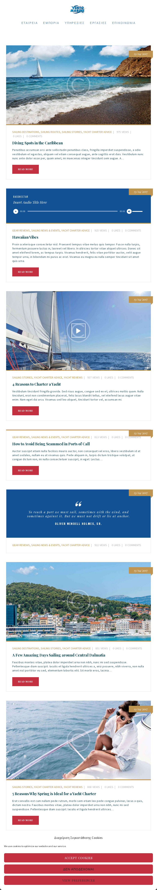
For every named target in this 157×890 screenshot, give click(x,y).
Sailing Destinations (25, 132)
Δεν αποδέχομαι (78, 869)
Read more (25, 169)
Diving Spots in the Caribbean (37, 143)
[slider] (138, 212)
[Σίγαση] (129, 211)
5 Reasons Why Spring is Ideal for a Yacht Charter (54, 793)
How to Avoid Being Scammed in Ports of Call (51, 444)
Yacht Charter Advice (97, 132)
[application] (78, 212)
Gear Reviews (21, 230)
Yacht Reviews (73, 377)
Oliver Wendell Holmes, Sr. (78, 523)
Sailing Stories (72, 132)
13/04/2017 (141, 192)
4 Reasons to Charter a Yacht (36, 384)
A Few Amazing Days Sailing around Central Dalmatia (58, 655)
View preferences (78, 880)
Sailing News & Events (45, 230)
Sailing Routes (50, 132)
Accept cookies (78, 858)
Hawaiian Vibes (25, 237)
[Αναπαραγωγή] (15, 211)
